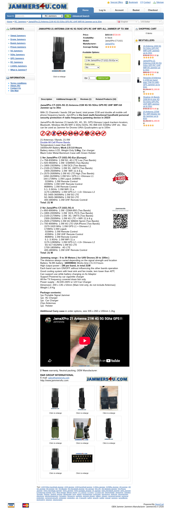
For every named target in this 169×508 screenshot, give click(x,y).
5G (56, 489)
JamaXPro (110, 44)
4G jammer (50, 489)
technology (41, 500)
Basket (136, 10)
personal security (51, 498)
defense (114, 494)
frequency (71, 496)
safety (89, 498)
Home (85, 10)
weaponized (57, 500)
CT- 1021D (82, 492)
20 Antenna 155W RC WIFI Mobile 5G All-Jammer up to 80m (151, 115)
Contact (147, 2)
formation (62, 496)
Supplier (40, 494)
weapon (49, 500)
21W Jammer (69, 487)
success (114, 498)
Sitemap (160, 2)
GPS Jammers (17, 58)
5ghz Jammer (125, 490)
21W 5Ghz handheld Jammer (52, 487)
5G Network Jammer (109, 489)
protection (71, 498)
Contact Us (15, 88)
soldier (101, 498)
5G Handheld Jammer (76, 489)
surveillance (122, 498)
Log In (102, 10)
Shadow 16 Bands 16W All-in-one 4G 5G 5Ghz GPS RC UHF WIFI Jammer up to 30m (151, 102)
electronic (40, 496)
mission (104, 496)
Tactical (46, 494)
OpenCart (159, 504)
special (107, 498)
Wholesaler (67, 494)
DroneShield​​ (109, 492)
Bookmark (133, 2)
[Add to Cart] (158, 55)
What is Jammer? (18, 70)
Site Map (14, 91)
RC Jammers (20, 21)
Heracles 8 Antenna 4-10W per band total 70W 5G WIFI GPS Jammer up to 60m (152, 82)
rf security (82, 498)
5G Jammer (89, 489)
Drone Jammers (18, 39)
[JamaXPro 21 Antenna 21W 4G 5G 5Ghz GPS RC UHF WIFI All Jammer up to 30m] (59, 74)
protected (62, 498)
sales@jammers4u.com (58, 378)
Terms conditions (18, 83)
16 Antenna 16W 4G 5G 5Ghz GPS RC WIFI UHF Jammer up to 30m (152, 49)
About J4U (15, 86)
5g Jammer (96, 490)
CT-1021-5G (99, 492)
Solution (127, 492)
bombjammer (87, 494)
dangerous (106, 494)
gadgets (79, 496)
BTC (54, 492)
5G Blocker (63, 489)
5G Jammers (16, 51)
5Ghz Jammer (68, 490)
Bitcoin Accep (72, 492)
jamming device (89, 496)
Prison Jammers (18, 47)
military (98, 496)
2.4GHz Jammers (18, 66)
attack (79, 494)
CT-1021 (90, 492)
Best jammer (61, 492)
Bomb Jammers (18, 43)
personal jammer (114, 496)
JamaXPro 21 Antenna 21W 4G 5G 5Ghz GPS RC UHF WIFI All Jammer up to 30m (65, 21)
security (95, 498)
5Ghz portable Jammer (82, 490)
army (74, 494)
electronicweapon (51, 496)
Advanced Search (80, 16)
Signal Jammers (18, 36)
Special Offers (116, 2)
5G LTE (98, 489)
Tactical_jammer (56, 494)
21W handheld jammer (83, 487)
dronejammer (123, 494)
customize (97, 494)
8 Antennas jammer (44, 492)
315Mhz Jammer (112, 487)
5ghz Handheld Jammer (110, 490)
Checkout (153, 10)
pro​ (77, 498)
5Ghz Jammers (17, 55)
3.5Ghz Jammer (99, 487)
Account (119, 10)
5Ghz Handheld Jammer (52, 490)
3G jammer (123, 487)
